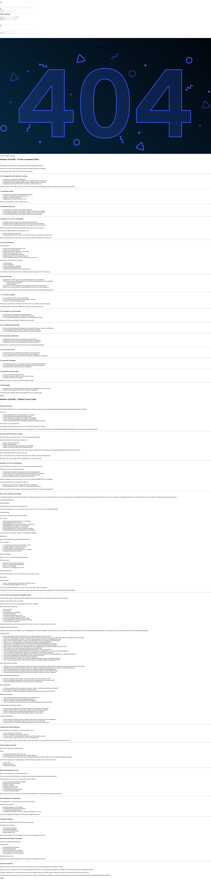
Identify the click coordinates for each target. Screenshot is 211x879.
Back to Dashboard (5, 14)
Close (2, 395)
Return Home (105, 153)
